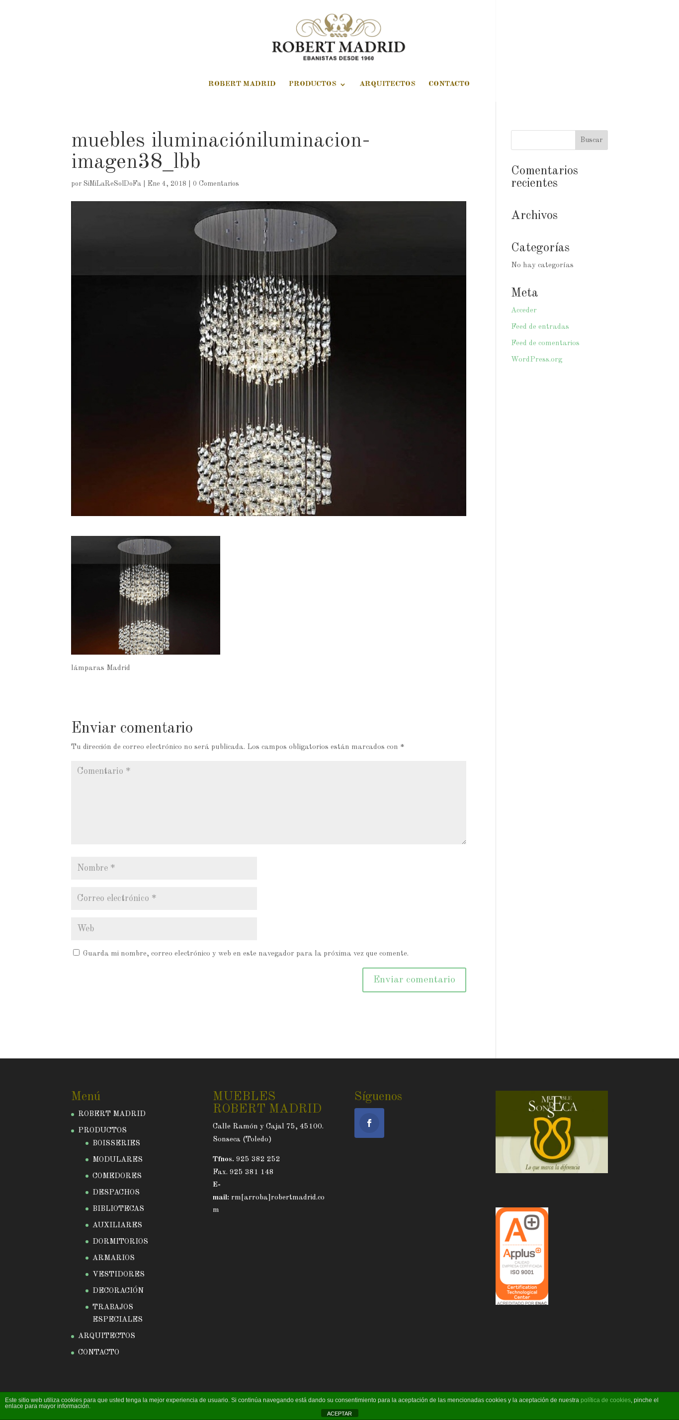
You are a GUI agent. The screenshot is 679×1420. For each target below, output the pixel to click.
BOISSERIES (116, 1143)
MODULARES (117, 1160)
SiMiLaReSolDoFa (112, 183)
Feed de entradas (540, 327)
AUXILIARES (117, 1225)
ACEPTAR (339, 1414)
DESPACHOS (116, 1192)
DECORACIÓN (118, 1291)
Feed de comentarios (545, 343)
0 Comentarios (216, 183)
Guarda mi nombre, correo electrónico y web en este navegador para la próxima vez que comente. (246, 954)
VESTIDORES (118, 1274)
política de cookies (606, 1400)
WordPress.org (536, 360)
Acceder (524, 310)
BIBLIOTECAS (118, 1209)
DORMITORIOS (120, 1242)
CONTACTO (449, 84)
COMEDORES (117, 1176)
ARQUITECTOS (387, 84)
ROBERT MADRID (242, 84)
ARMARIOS (113, 1258)
